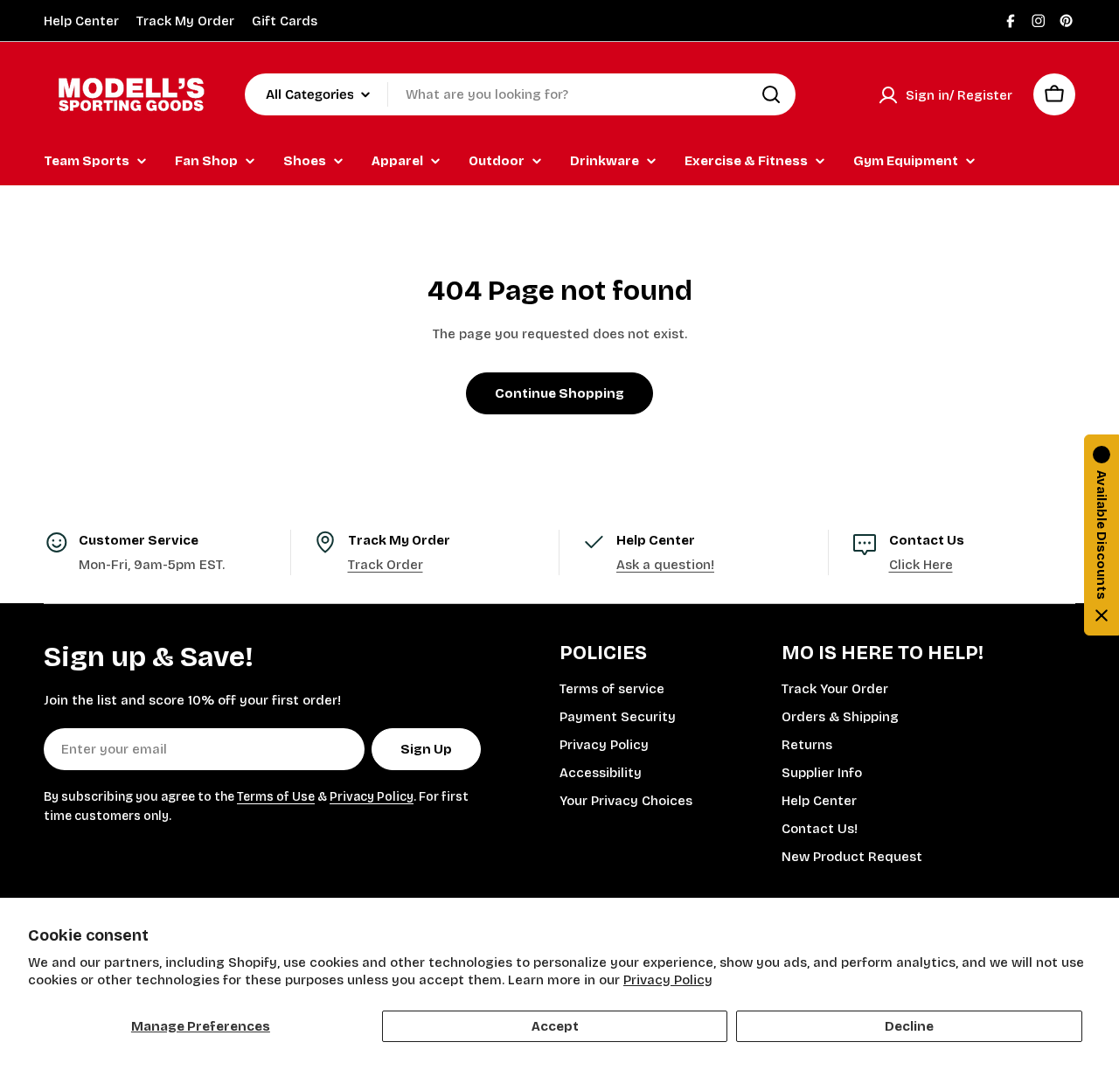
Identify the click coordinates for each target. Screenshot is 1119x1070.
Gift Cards (284, 21)
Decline (909, 1026)
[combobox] (520, 94)
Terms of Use (276, 796)
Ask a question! (665, 565)
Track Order (385, 565)
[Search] (771, 94)
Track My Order (185, 21)
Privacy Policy (667, 980)
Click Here (921, 565)
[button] (1101, 535)
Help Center (81, 21)
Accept (555, 1026)
